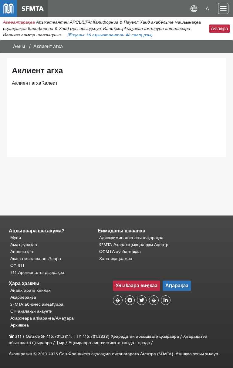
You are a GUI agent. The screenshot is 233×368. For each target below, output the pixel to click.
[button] (194, 8)
